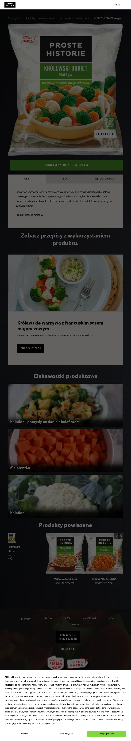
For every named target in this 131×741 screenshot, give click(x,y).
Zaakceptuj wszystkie (106, 734)
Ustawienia (24, 734)
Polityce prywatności (48, 723)
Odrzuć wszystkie (65, 734)
